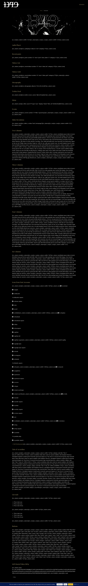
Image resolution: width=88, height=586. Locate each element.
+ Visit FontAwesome (18, 444)
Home (41, 10)
